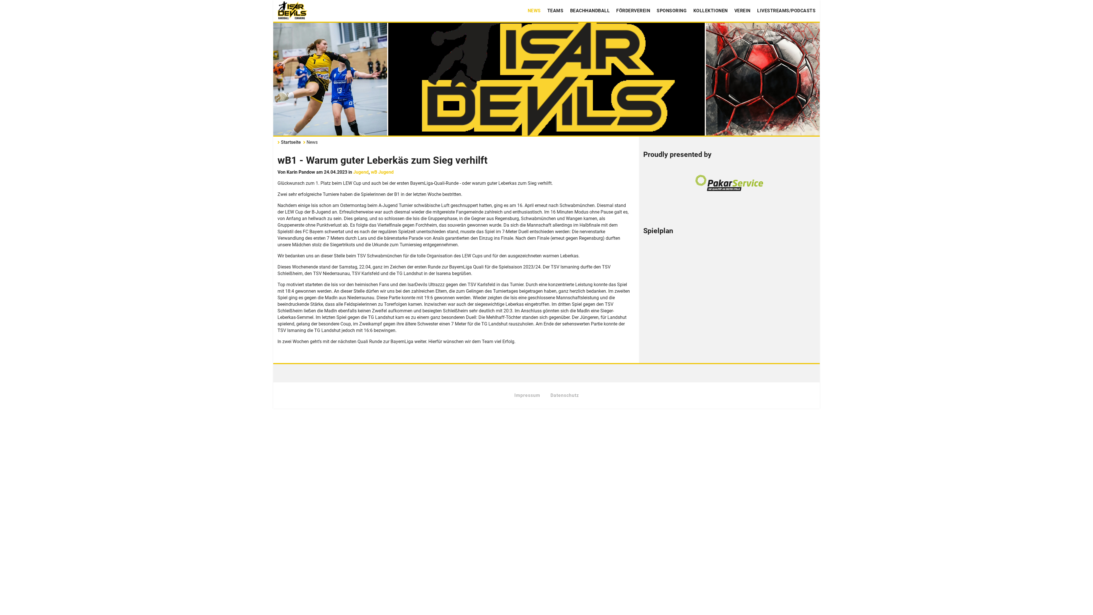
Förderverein (633, 10)
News (534, 10)
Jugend (361, 172)
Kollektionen (710, 10)
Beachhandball (590, 10)
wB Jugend (382, 172)
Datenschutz (564, 395)
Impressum (527, 395)
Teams (555, 10)
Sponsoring (672, 10)
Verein (742, 10)
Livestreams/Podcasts (786, 10)
